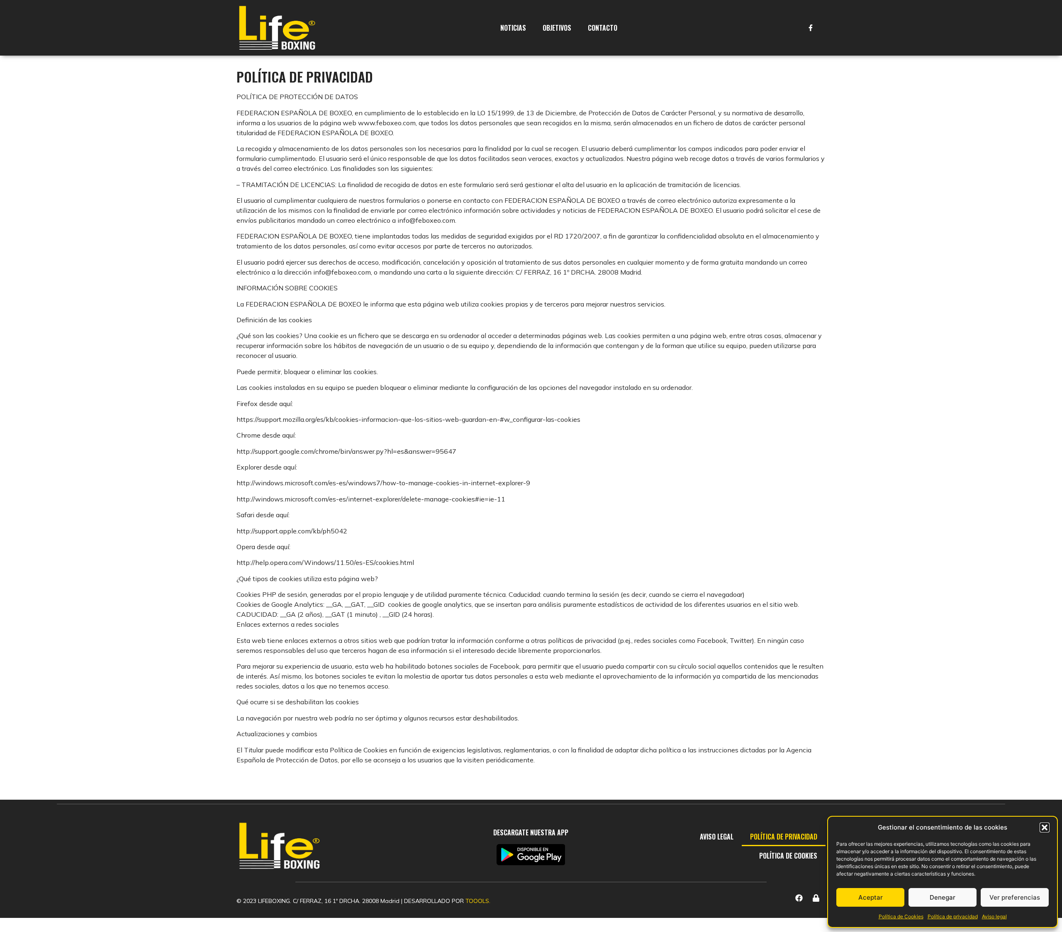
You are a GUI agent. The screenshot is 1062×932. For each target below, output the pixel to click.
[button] (1044, 827)
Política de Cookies (901, 916)
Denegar (942, 897)
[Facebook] (799, 898)
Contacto (602, 28)
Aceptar (870, 897)
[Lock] (816, 898)
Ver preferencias (1014, 897)
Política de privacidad (953, 916)
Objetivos (557, 28)
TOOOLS (477, 901)
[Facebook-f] (810, 27)
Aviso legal (994, 916)
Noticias (513, 28)
